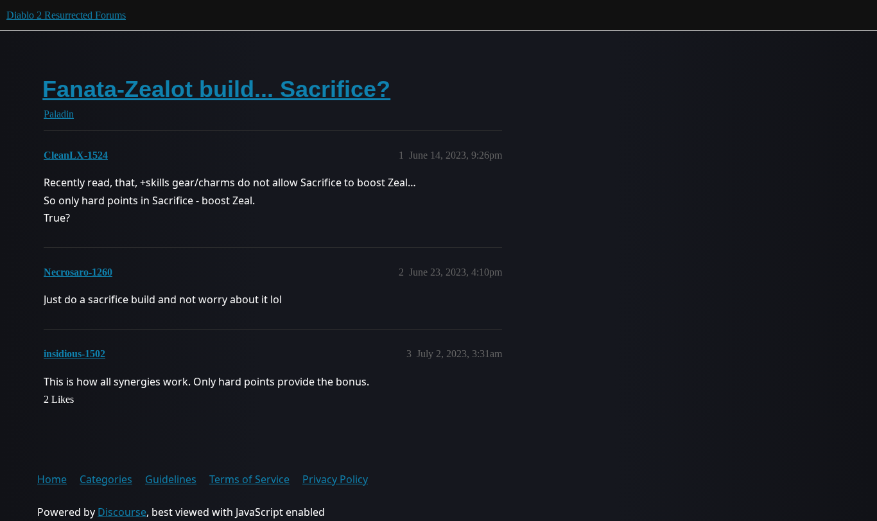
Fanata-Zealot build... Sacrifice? (216, 89)
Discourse (122, 512)
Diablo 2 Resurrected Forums (66, 15)
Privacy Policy (335, 479)
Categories (106, 479)
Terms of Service (249, 479)
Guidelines (170, 479)
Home (52, 479)
